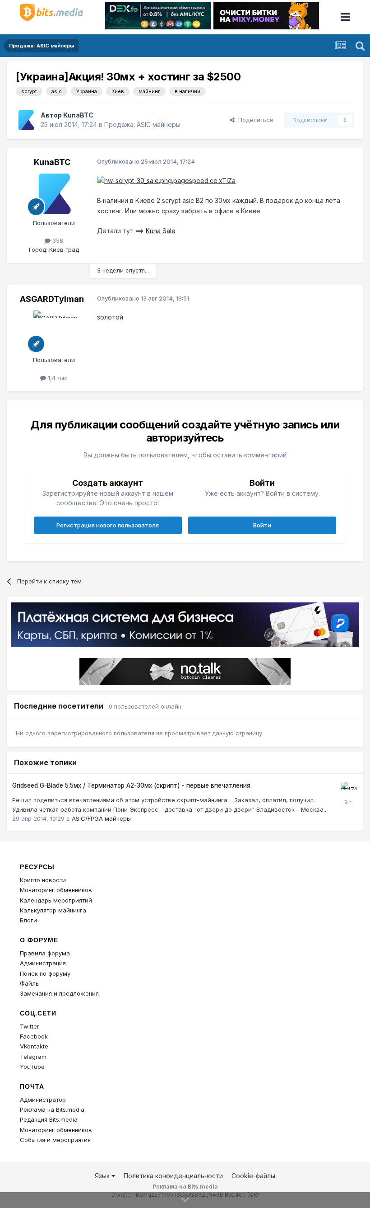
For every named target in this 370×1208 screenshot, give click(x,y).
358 (57, 240)
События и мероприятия (55, 1139)
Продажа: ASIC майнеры (142, 124)
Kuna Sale (161, 231)
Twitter (29, 1026)
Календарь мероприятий (56, 900)
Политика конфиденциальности (173, 1176)
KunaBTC (78, 115)
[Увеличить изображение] (166, 180)
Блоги (28, 920)
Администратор (43, 1099)
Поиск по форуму (45, 973)
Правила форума (45, 953)
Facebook (34, 1036)
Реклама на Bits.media (52, 1109)
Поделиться (254, 119)
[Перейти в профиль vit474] (348, 789)
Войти (262, 525)
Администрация (43, 963)
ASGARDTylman (52, 299)
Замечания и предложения (59, 993)
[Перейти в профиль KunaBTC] (26, 120)
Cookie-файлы (253, 1176)
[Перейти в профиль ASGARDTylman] (53, 330)
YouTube (32, 1066)
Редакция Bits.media (49, 1119)
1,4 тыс (57, 377)
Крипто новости (43, 880)
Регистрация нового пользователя (107, 525)
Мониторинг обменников (56, 889)
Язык (103, 1176)
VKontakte (34, 1046)
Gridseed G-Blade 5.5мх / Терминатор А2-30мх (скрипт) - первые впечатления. (132, 785)
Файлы (30, 983)
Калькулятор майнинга (53, 910)
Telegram (33, 1056)
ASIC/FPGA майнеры (101, 818)
